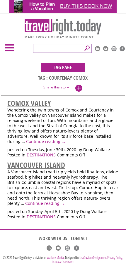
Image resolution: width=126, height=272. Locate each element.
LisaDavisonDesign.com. (93, 257)
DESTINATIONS (41, 155)
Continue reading (46, 142)
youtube (105, 48)
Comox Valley (29, 103)
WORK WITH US (53, 238)
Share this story (56, 87)
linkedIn (97, 48)
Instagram (114, 48)
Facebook (122, 48)
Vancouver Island (36, 165)
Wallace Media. (55, 257)
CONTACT (79, 238)
